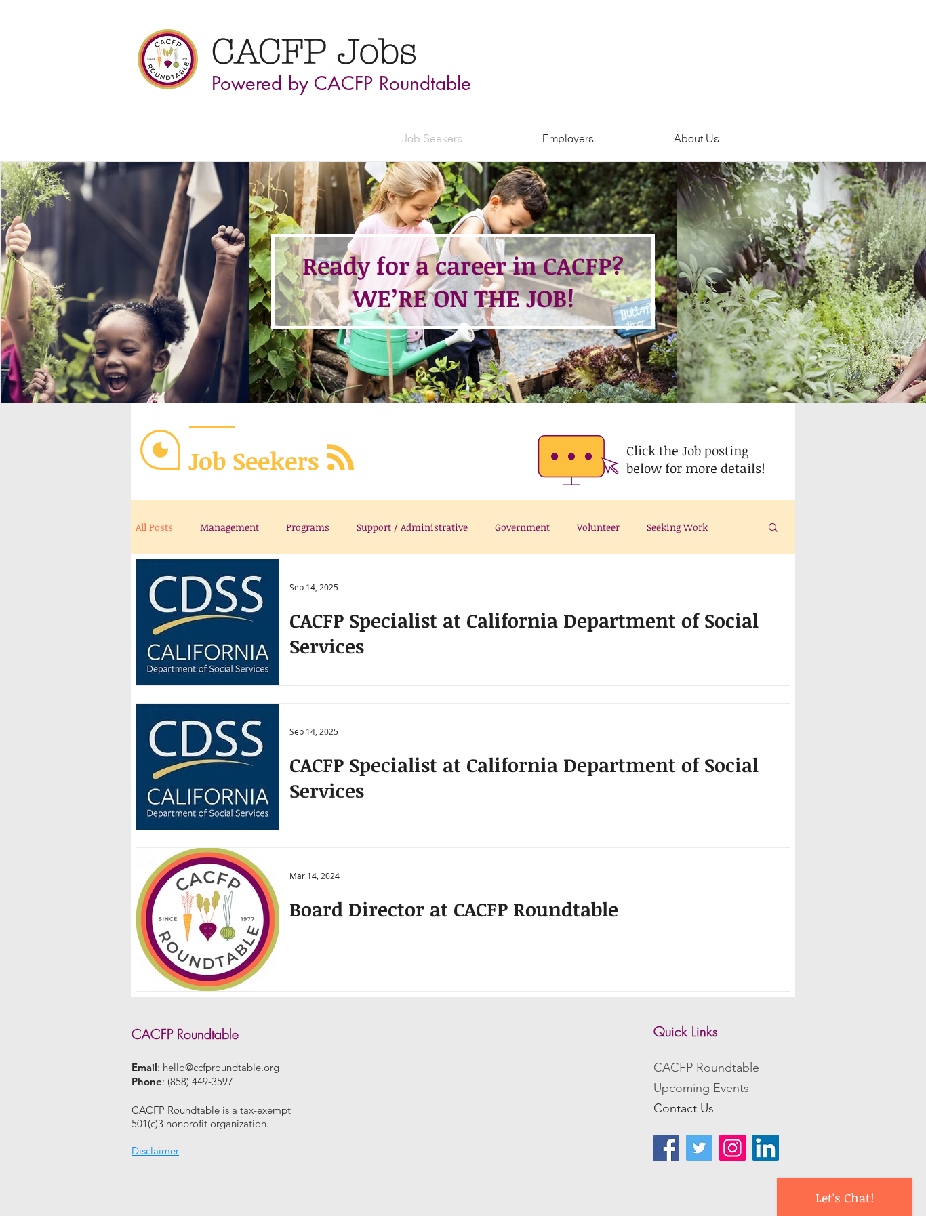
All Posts (154, 527)
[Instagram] (732, 1148)
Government (522, 527)
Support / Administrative (412, 527)
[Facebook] (666, 1148)
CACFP (275, 51)
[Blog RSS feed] (340, 458)
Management (229, 527)
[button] (773, 528)
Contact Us (683, 1108)
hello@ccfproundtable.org (221, 1067)
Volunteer (598, 527)
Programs (307, 527)
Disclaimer (155, 1150)
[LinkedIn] (765, 1148)
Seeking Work (677, 527)
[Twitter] (699, 1148)
